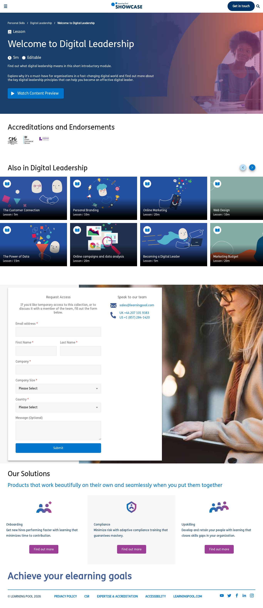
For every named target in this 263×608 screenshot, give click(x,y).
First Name (32, 342)
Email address (35, 324)
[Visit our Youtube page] (222, 596)
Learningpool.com (187, 596)
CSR (86, 596)
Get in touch (241, 6)
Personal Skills (16, 23)
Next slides (253, 169)
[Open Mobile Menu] (5, 6)
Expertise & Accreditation (117, 596)
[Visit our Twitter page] (229, 596)
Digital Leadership (41, 23)
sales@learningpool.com (137, 305)
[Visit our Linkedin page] (244, 596)
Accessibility (155, 596)
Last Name (77, 342)
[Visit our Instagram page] (252, 596)
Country (30, 399)
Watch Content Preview (38, 94)
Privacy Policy (65, 596)
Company (31, 361)
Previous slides (244, 169)
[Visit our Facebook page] (237, 596)
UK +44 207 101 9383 (135, 313)
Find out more (44, 549)
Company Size (34, 380)
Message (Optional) (29, 418)
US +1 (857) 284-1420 (135, 317)
